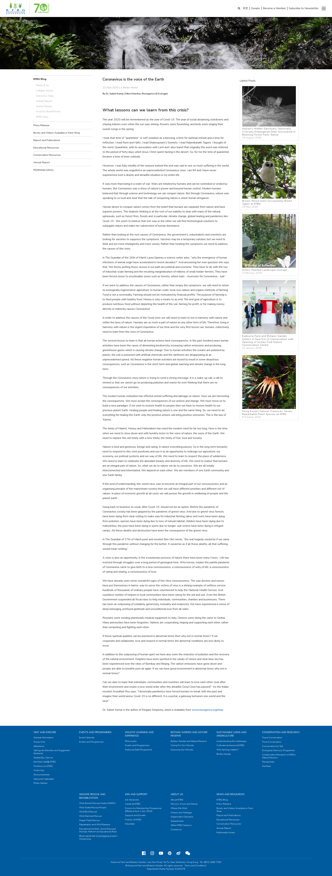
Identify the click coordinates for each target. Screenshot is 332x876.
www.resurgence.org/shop (207, 710)
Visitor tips (39, 770)
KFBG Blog (39, 79)
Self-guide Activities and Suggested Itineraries (52, 752)
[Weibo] (178, 853)
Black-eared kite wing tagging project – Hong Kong (98, 837)
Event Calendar (86, 737)
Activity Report (44, 101)
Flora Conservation (271, 741)
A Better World (44, 90)
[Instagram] (152, 853)
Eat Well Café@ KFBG (45, 761)
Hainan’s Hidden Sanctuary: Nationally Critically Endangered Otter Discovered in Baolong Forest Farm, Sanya (269, 133)
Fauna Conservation (272, 737)
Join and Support (136, 794)
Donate (255, 8)
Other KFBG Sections (181, 825)
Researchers (268, 761)
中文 (245, 8)
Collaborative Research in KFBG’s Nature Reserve (279, 756)
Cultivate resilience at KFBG (230, 745)
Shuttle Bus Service (43, 757)
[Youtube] (161, 853)
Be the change (223, 754)
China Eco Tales (45, 96)
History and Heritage (181, 812)
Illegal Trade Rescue (89, 820)
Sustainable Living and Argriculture (231, 734)
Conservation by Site (272, 746)
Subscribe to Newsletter (304, 8)
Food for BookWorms (48, 111)
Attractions (39, 746)
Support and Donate (135, 815)
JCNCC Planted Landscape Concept (264, 271)
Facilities (266, 766)
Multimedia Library (43, 170)
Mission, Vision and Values (184, 803)
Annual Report (41, 162)
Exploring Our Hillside (182, 749)
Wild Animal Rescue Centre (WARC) (97, 803)
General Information (43, 737)
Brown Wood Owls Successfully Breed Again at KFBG (267, 204)
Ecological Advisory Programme (278, 750)
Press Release (41, 125)
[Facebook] (144, 853)
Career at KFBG (132, 803)
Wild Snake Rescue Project (92, 807)
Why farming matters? (227, 749)
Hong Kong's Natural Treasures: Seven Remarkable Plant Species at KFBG (267, 414)
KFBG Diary (42, 117)
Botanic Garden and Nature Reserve (188, 741)
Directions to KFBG (43, 766)
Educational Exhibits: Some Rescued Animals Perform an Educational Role (98, 830)
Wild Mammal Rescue (90, 816)
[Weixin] (187, 853)
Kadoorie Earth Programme (138, 749)
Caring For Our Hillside (182, 745)
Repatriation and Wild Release (94, 824)
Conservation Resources (47, 155)
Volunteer (130, 823)
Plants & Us (42, 85)
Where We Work (179, 808)
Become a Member (274, 8)
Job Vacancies (132, 799)
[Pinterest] (170, 853)
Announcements (42, 774)
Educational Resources (46, 147)
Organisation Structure (182, 816)
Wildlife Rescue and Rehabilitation (92, 796)
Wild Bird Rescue (88, 811)
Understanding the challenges (231, 741)
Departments (177, 821)
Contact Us (176, 829)
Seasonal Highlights (44, 779)
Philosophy (131, 741)
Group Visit (39, 741)
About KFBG (177, 799)
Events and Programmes (95, 732)
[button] (324, 8)
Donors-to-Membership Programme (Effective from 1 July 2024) (143, 810)
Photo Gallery (41, 783)
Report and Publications (46, 140)
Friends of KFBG (133, 819)
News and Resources (230, 794)
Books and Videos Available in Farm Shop (56, 132)
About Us (177, 794)
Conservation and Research (280, 732)
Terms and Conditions (195, 865)
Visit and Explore (45, 732)
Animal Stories (44, 106)
